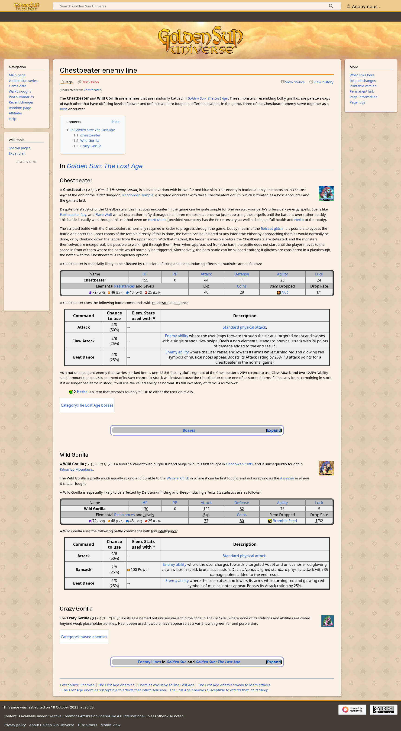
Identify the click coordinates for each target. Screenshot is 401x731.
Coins (242, 286)
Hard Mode (157, 219)
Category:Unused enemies (84, 636)
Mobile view (110, 724)
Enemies (87, 684)
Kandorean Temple (137, 195)
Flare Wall (103, 214)
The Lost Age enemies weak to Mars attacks (234, 684)
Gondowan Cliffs (239, 464)
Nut (284, 292)
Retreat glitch (272, 228)
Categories (69, 684)
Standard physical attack (244, 327)
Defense (241, 274)
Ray (83, 214)
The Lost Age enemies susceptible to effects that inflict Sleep (219, 690)
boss (63, 109)
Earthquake (69, 214)
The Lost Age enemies (116, 684)
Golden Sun (177, 661)
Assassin (287, 478)
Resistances (124, 286)
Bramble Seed (285, 520)
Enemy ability (176, 335)
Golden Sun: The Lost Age (208, 98)
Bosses (189, 430)
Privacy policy (14, 724)
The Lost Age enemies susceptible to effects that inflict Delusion (114, 690)
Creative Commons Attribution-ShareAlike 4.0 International (96, 716)
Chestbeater (92, 90)
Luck (319, 274)
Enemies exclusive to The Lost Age (166, 684)
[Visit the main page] (200, 40)
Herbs (299, 219)
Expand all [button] (17, 153)
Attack (206, 274)
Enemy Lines (149, 661)
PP (175, 274)
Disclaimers (87, 724)
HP (145, 274)
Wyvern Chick (178, 478)
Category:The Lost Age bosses (87, 405)
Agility (282, 274)
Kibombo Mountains (76, 469)
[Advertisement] (26, 234)
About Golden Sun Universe (51, 724)
